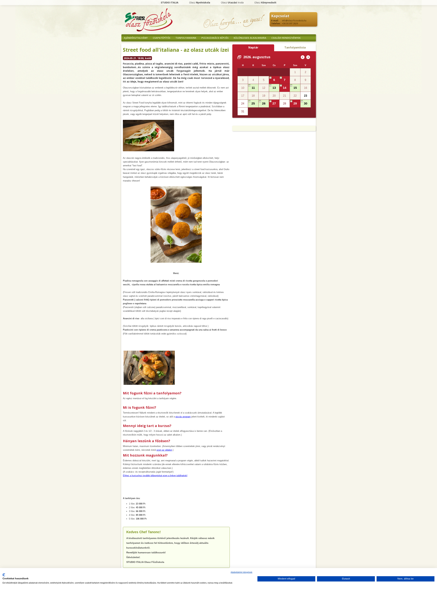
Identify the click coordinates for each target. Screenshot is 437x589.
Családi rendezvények (286, 37)
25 (253, 103)
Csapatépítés (161, 37)
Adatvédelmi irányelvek (241, 572)
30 (305, 103)
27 (274, 103)
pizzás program (183, 416)
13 (274, 87)
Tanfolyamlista (295, 47)
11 (253, 87)
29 (263, 72)
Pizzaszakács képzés (215, 37)
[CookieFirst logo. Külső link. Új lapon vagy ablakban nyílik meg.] (4, 574)
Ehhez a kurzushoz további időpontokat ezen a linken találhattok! (155, 475)
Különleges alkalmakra (250, 37)
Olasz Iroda (232, 2)
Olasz (199, 2)
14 (284, 87)
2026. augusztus (256, 57)
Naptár (253, 47)
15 (295, 87)
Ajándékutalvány (136, 37)
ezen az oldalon (164, 450)
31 (284, 72)
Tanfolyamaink (185, 37)
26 (263, 103)
